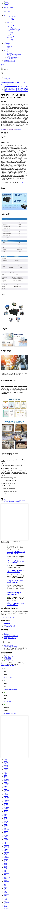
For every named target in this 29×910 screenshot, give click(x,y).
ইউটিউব (9, 659)
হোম (4, 14)
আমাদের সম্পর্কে (7, 43)
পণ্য (4, 15)
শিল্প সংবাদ (9, 52)
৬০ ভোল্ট (11, 32)
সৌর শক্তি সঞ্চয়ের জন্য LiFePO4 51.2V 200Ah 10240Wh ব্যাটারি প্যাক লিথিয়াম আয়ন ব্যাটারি (13, 500)
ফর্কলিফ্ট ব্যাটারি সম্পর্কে (11, 59)
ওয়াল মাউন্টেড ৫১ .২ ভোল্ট (15, 29)
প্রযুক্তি (8, 47)
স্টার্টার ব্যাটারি (9, 38)
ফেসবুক (9, 657)
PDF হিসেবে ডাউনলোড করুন (10, 129)
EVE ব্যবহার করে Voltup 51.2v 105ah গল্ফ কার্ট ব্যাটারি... (16, 571)
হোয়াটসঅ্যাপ (18, 129)
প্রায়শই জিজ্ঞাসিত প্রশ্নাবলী (9, 60)
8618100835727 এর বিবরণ (10, 713)
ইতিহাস (8, 49)
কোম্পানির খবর (9, 53)
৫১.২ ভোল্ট (12, 19)
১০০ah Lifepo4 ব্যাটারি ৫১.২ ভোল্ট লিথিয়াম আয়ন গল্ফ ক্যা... (16, 552)
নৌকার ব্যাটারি (9, 22)
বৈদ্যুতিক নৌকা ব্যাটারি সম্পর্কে (13, 57)
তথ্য (22, 182)
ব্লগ (4, 50)
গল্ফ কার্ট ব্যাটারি (10, 35)
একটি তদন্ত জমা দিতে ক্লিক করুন (7, 617)
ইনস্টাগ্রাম (11, 656)
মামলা (5, 42)
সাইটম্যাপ (2, 665)
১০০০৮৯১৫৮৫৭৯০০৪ (8, 701)
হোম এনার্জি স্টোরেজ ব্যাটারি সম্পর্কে (14, 54)
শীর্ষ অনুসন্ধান (12, 665)
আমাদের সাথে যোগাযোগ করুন (9, 61)
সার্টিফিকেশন (9, 46)
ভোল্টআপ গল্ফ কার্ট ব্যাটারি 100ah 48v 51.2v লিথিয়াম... (15, 562)
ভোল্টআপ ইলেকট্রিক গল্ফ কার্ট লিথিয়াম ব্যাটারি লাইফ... (14, 593)
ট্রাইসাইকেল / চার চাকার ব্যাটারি (13, 31)
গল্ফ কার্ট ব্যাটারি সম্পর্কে (12, 56)
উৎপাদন (8, 45)
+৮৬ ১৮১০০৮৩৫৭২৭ (8, 7)
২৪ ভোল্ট (11, 18)
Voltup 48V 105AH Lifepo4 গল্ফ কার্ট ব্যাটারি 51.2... (15, 581)
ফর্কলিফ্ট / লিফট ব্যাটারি (11, 17)
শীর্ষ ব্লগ (7, 665)
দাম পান (2, 129)
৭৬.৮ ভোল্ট (12, 21)
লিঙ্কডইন (11, 660)
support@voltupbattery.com (10, 8)
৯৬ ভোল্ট (11, 33)
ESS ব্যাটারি (9, 26)
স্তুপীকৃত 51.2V (13, 28)
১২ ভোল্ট (11, 39)
